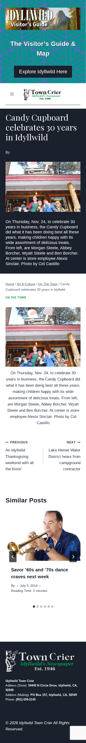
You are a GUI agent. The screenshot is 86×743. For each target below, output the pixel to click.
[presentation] (43, 536)
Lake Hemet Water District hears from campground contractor (64, 456)
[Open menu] (12, 93)
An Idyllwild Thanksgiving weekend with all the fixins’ (20, 456)
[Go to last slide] (13, 556)
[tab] (34, 606)
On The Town (16, 297)
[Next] (73, 556)
